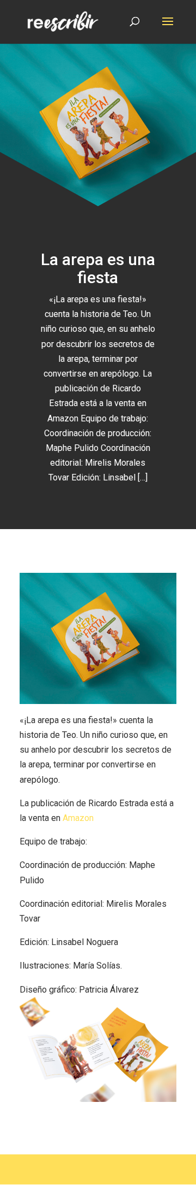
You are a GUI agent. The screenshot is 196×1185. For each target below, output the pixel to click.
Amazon (78, 818)
